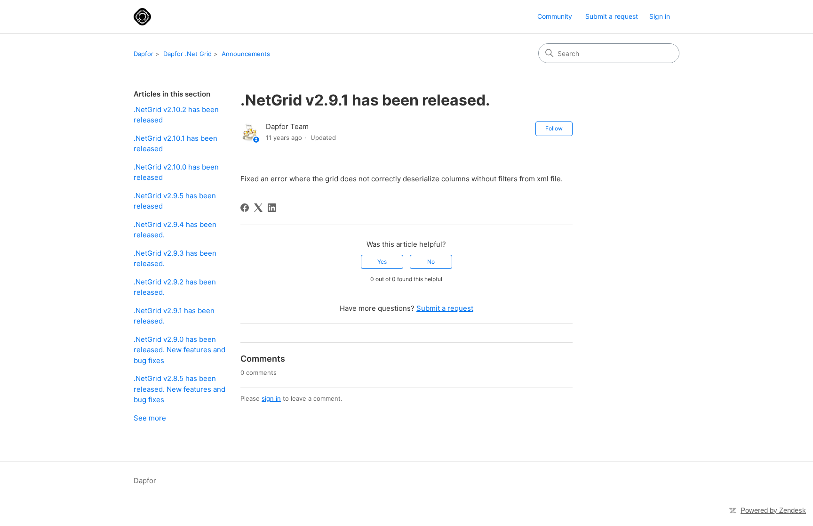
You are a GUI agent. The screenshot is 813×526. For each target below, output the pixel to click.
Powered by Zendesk (773, 510)
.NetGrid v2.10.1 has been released (175, 144)
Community (554, 16)
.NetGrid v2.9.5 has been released (175, 201)
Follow (554, 128)
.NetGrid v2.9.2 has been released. (175, 287)
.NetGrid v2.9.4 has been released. (175, 230)
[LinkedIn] (272, 207)
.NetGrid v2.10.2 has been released (176, 115)
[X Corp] (258, 207)
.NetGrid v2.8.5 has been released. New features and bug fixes (179, 389)
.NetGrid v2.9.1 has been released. (174, 316)
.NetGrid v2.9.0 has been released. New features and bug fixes (179, 350)
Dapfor (143, 53)
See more (150, 417)
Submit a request (611, 16)
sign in (271, 398)
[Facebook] (244, 207)
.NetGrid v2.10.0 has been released (176, 172)
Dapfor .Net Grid (187, 53)
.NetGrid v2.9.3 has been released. (175, 258)
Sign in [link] (659, 16)
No (431, 261)
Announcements (246, 53)
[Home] (142, 16)
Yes (382, 261)
